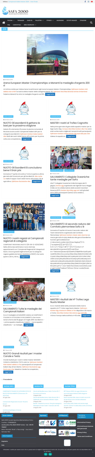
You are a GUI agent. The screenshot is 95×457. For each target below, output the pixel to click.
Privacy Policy (82, 432)
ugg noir (76, 190)
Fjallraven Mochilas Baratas (63, 92)
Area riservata (29, 25)
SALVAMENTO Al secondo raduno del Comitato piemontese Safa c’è (70, 225)
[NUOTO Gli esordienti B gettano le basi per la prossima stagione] (24, 108)
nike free (84, 129)
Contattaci (17, 25)
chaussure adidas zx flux (67, 310)
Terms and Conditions (84, 436)
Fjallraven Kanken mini (79, 89)
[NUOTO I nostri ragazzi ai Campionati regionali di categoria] (24, 216)
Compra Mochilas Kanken (71, 129)
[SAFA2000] (3, 22)
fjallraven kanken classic (68, 235)
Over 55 (29, 20)
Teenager (20, 20)
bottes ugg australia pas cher (79, 134)
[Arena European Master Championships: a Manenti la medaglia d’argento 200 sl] (47, 54)
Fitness (49, 20)
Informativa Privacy (84, 422)
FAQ (8, 25)
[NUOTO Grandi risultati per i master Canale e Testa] (24, 339)
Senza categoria (8, 116)
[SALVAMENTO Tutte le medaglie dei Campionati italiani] (24, 289)
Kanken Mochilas (67, 190)
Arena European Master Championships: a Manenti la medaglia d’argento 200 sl (46, 84)
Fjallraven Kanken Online (59, 134)
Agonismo (60, 20)
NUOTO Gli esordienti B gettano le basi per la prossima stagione (21, 124)
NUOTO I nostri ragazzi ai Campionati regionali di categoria (23, 239)
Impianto (4, 441)
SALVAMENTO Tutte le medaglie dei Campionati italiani (22, 310)
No (50, 454)
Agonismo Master (8, 76)
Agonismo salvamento (57, 170)
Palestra (38, 20)
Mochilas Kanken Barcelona (67, 313)
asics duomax (83, 235)
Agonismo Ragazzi (9, 232)
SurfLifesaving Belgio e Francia (18, 2)
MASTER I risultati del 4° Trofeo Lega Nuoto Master (69, 301)
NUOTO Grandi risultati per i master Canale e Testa (22, 355)
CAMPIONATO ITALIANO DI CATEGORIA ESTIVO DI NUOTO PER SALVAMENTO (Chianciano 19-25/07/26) (17, 393)
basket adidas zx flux (14, 365)
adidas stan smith (9, 92)
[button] (13, 20)
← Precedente (6, 379)
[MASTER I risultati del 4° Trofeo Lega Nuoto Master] (71, 285)
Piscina (9, 20)
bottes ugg (60, 186)
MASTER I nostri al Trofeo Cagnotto (69, 122)
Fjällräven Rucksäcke (19, 181)
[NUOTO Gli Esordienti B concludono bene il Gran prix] (24, 153)
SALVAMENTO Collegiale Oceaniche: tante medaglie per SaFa (70, 178)
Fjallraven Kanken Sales (28, 134)
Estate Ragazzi (72, 20)
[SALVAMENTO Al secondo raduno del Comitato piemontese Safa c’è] (71, 209)
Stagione (83, 20)
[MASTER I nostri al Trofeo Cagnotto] (71, 108)
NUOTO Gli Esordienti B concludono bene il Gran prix (22, 169)
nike (29, 181)
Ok (46, 454)
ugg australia (82, 313)
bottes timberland (80, 92)
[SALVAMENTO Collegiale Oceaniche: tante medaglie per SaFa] (71, 157)
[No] (93, 452)
